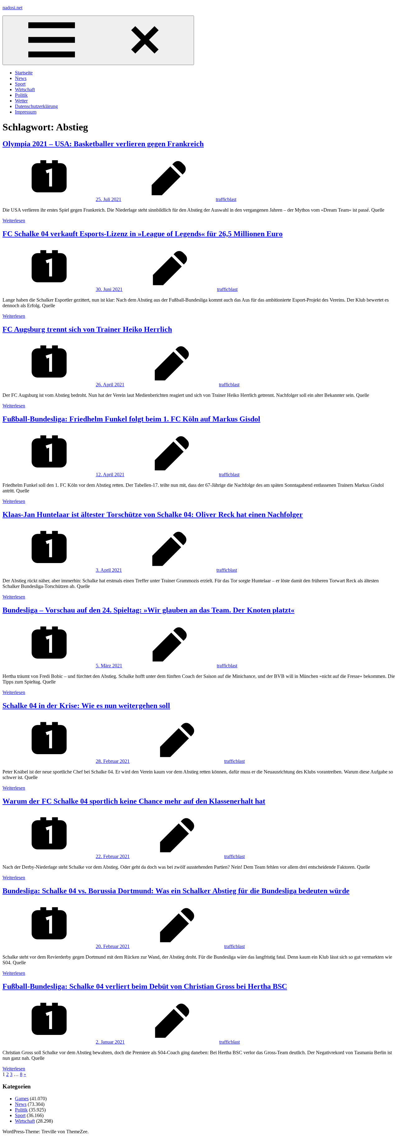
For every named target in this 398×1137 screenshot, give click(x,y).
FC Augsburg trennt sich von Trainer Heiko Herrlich (87, 329)
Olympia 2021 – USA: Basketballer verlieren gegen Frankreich (103, 144)
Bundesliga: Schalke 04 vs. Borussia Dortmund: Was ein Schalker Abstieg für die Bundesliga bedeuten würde (175, 891)
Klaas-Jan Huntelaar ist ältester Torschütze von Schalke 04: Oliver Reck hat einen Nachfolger (152, 514)
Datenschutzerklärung (36, 106)
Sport (20, 84)
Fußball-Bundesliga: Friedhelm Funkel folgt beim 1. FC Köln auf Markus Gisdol (131, 419)
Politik (21, 95)
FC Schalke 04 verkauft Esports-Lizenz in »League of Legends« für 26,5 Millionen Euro (142, 234)
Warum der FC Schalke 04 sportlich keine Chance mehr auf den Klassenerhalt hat (133, 801)
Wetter (21, 100)
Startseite (24, 72)
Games (22, 1098)
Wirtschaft (25, 89)
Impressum (25, 112)
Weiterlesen (13, 220)
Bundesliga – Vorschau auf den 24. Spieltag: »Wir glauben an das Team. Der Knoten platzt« (148, 610)
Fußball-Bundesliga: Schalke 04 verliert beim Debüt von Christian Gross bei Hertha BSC (144, 986)
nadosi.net (12, 7)
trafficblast (226, 199)
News (20, 78)
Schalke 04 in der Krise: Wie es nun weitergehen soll (86, 706)
